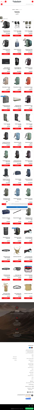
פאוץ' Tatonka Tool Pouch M (18, 124)
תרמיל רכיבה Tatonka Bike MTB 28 (17, 238)
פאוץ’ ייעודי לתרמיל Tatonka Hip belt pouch (17, 275)
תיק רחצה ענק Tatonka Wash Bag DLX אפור (6, 106)
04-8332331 (30, 384)
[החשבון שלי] (5, 1)
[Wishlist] (3, 1)
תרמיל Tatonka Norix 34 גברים (28, 88)
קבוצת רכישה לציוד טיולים (30, 358)
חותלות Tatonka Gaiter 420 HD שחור (17, 31)
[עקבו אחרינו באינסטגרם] (30, 392)
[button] (1, 18)
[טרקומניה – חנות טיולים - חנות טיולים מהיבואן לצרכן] (17, 1)
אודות (32, 356)
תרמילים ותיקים (31, 365)
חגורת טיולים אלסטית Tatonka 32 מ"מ (6, 275)
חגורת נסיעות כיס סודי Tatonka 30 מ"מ (17, 294)
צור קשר (15, 360)
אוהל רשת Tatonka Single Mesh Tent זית (17, 106)
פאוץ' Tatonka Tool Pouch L (29, 124)
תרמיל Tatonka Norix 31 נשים (17, 88)
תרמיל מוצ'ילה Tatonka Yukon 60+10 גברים (28, 180)
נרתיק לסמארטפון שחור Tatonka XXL (6, 238)
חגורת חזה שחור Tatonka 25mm (17, 218)
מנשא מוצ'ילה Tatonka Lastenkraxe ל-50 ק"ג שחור (6, 180)
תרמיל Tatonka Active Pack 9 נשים (28, 68)
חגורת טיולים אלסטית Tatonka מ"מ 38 (6, 257)
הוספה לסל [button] (17, 73)
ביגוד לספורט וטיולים (30, 367)
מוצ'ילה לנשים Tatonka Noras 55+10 (28, 161)
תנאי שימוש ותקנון (31, 360)
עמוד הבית (20, 9)
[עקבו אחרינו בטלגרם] (28, 392)
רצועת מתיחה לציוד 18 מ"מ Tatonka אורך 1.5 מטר (28, 238)
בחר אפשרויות (28, 35)
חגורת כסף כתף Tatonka (17, 256)
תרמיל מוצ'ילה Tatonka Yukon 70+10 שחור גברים (17, 161)
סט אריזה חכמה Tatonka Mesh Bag (28, 275)
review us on (28, 398)
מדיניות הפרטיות (12, 204)
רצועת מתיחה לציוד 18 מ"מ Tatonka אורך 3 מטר (28, 257)
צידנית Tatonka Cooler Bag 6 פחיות (17, 50)
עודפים (32, 378)
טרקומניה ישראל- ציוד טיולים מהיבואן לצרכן (24, 394)
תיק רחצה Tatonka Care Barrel (6, 218)
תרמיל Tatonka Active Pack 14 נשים (6, 50)
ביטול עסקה (31, 361)
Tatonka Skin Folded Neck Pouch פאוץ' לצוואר (6, 294)
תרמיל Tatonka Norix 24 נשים (28, 106)
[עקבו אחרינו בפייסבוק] (32, 392)
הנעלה (32, 369)
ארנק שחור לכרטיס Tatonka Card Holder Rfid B (6, 68)
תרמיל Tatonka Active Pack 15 (28, 143)
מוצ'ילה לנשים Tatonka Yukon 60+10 (6, 161)
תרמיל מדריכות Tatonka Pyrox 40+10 (17, 199)
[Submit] (1, 4)
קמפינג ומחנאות (31, 372)
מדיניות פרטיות (15, 358)
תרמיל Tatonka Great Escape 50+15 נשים (6, 31)
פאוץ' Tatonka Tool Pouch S (7, 124)
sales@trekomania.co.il (28, 386)
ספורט (32, 377)
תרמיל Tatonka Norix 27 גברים (6, 88)
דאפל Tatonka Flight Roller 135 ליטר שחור (17, 68)
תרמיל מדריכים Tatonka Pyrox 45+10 (28, 199)
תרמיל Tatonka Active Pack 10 (17, 143)
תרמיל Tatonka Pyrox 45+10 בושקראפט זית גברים (6, 199)
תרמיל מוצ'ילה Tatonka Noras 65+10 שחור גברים (6, 143)
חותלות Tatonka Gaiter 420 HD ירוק (28, 31)
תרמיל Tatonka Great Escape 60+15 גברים (28, 50)
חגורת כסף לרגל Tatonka (28, 293)
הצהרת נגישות (15, 356)
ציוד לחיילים (31, 370)
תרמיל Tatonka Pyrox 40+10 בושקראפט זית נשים (28, 218)
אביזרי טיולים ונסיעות (30, 375)
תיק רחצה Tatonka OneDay (18, 180)
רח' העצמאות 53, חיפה (29, 382)
